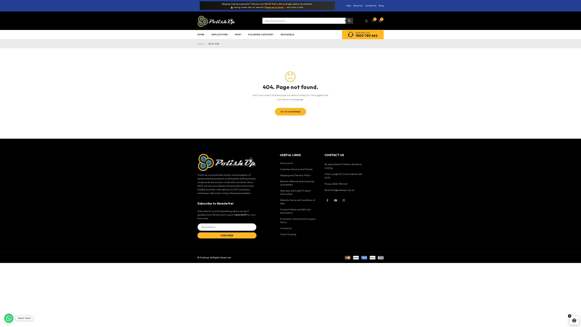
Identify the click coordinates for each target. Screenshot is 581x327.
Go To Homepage (290, 111)
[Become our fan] (328, 200)
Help (348, 5)
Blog (381, 5)
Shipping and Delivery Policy (295, 175)
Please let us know (274, 7)
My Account (286, 163)
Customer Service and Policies (296, 169)
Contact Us (370, 5)
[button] (8, 318)
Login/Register (366, 20)
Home (200, 43)
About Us (358, 5)
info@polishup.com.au (343, 190)
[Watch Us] (336, 200)
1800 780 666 (366, 35)
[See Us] (344, 200)
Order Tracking (288, 234)
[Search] (349, 21)
